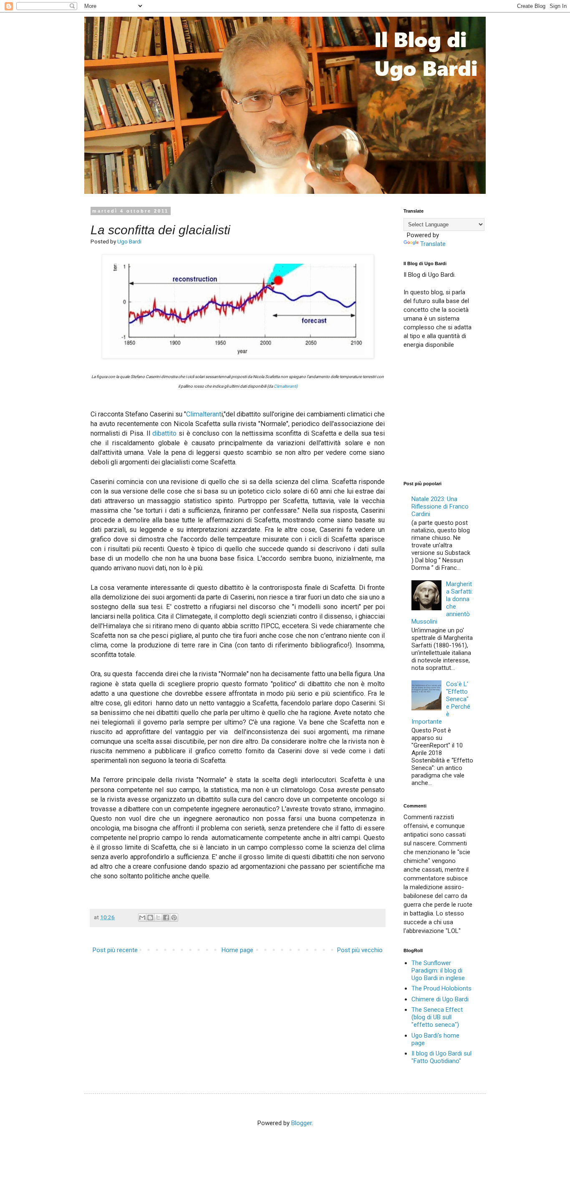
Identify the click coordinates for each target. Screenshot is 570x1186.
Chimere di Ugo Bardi (440, 999)
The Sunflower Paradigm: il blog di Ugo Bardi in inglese (438, 970)
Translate (433, 244)
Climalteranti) (286, 386)
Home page (237, 950)
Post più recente (115, 950)
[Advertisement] (466, 414)
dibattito (164, 433)
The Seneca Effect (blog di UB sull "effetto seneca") (437, 1017)
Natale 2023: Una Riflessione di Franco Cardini (440, 506)
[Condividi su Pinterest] (174, 917)
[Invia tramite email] (142, 917)
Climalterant (203, 414)
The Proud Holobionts (441, 988)
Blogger (301, 1123)
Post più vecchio (360, 950)
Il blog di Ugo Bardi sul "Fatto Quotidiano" (441, 1057)
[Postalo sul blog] (150, 917)
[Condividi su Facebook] (166, 917)
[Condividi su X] (158, 917)
